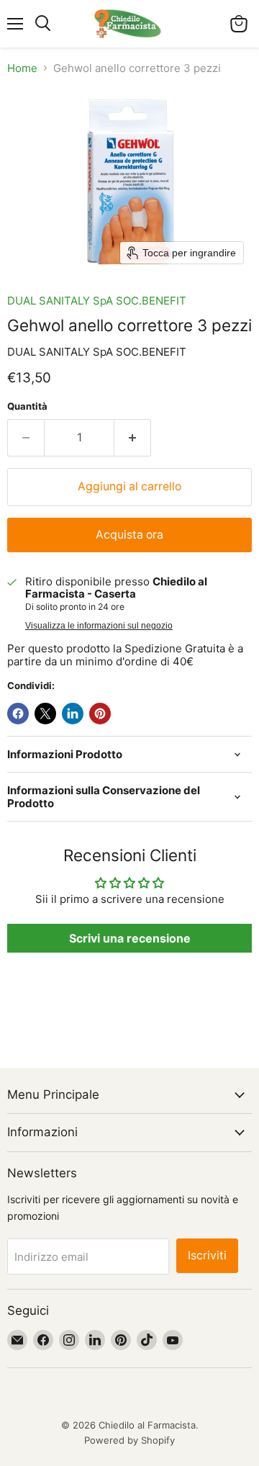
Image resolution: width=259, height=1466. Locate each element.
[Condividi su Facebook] (18, 713)
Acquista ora (129, 534)
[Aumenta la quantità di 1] (132, 438)
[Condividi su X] (45, 713)
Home (22, 68)
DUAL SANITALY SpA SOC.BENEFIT (96, 300)
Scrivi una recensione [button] (130, 938)
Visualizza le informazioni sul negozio (99, 626)
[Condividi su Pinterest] (100, 713)
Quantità (27, 406)
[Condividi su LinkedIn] (72, 713)
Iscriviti (207, 1255)
